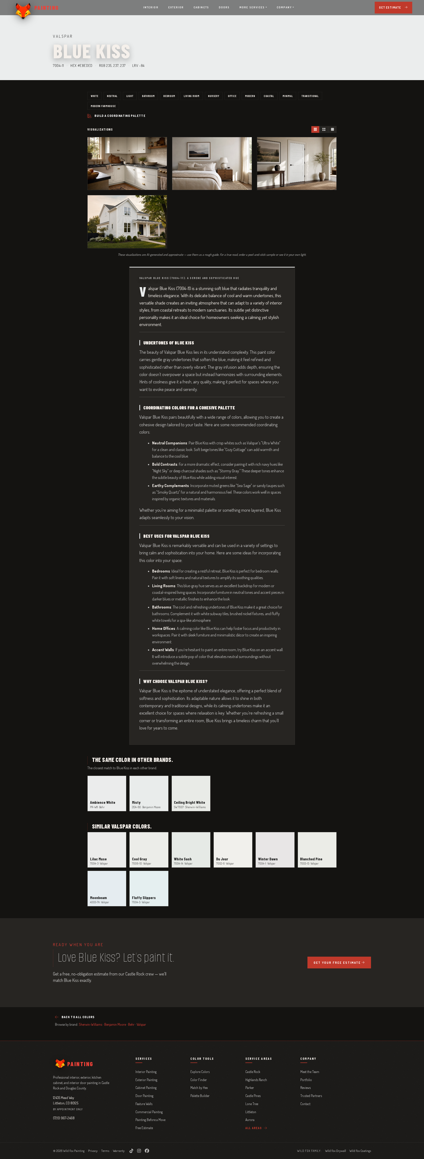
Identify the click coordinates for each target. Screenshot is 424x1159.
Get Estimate (390, 7)
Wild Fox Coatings (360, 1151)
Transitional (310, 96)
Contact (305, 1104)
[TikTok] (131, 1150)
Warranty (119, 1151)
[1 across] (332, 129)
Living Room (191, 96)
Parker (249, 1088)
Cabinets (201, 7)
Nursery (213, 96)
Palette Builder (200, 1096)
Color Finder (198, 1080)
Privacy (93, 1151)
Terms (105, 1151)
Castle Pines (253, 1096)
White (94, 96)
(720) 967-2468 (64, 1118)
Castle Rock (252, 1072)
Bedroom (169, 96)
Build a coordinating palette (120, 116)
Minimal (288, 96)
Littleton (250, 1112)
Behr (131, 1024)
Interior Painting (146, 1072)
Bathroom (148, 96)
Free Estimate (144, 1128)
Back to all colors (78, 1017)
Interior (151, 7)
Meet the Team (309, 1072)
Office (232, 96)
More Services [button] (252, 7)
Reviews (305, 1088)
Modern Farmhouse (103, 106)
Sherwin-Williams (90, 1024)
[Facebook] (147, 1150)
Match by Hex (199, 1088)
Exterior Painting (146, 1080)
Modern (250, 96)
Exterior (176, 7)
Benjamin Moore (115, 1024)
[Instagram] (139, 1150)
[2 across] (323, 129)
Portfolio (306, 1080)
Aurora (249, 1120)
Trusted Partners (311, 1096)
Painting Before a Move (150, 1120)
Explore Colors (200, 1072)
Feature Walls (143, 1104)
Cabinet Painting (146, 1088)
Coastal (269, 96)
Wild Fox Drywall (335, 1151)
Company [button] (284, 7)
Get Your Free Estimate (337, 962)
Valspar (141, 1024)
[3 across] (315, 129)
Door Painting (144, 1096)
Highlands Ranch (256, 1080)
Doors (224, 7)
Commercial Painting (149, 1112)
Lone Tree (251, 1104)
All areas (254, 1128)
